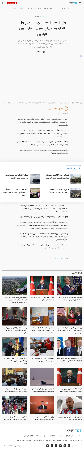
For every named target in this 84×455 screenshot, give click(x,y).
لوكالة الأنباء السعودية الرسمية (52, 130)
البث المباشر (11, 3)
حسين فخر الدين (56, 108)
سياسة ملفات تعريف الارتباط (24, 440)
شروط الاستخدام (50, 440)
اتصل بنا (65, 440)
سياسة (46, 16)
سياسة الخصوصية (39, 440)
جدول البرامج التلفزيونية (76, 440)
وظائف (59, 440)
